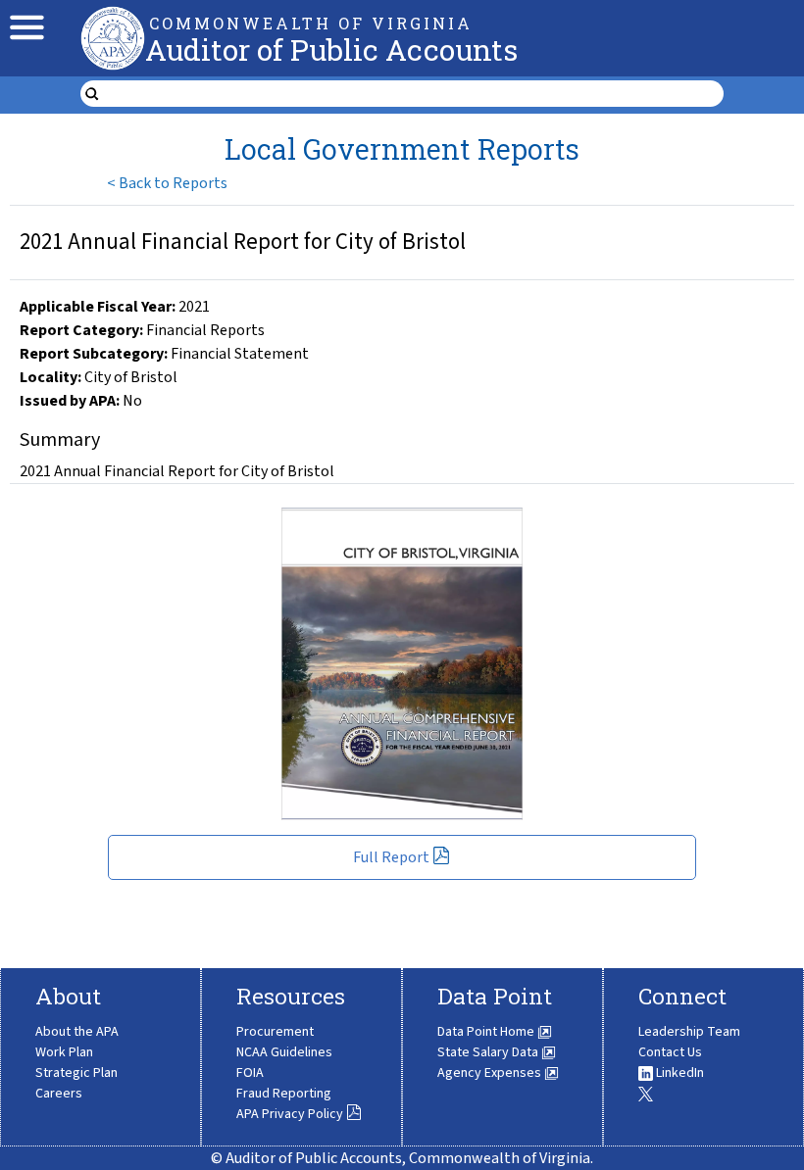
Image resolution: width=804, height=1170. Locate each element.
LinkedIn (678, 1073)
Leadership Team (689, 1032)
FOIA (250, 1073)
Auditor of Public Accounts (331, 49)
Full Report (391, 857)
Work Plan (64, 1052)
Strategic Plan (76, 1073)
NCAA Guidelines (284, 1052)
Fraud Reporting (283, 1093)
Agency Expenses (490, 1073)
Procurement (275, 1032)
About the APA (77, 1032)
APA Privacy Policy (289, 1114)
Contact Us (670, 1052)
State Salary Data (489, 1052)
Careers (58, 1093)
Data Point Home (487, 1032)
